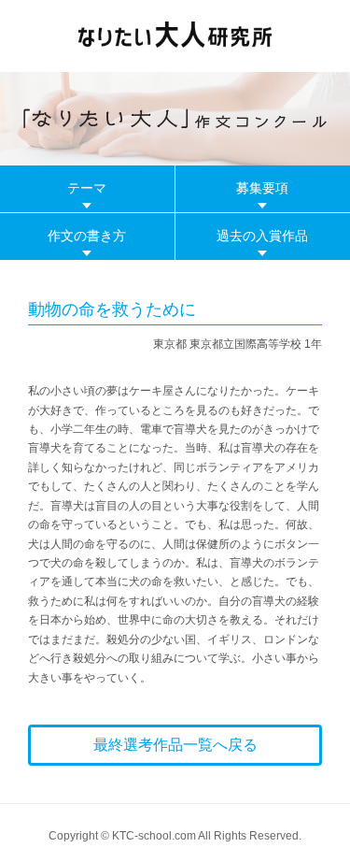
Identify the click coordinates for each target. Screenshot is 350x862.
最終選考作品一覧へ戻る (175, 745)
